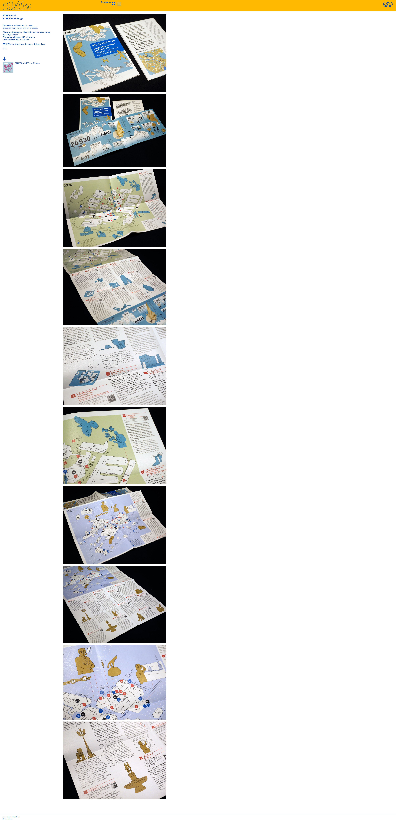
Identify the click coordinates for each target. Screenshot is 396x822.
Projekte (106, 2)
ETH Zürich (8, 44)
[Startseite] (17, 9)
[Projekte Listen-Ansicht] (119, 5)
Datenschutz (7, 819)
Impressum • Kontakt (11, 817)
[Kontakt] (388, 6)
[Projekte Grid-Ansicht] (114, 5)
